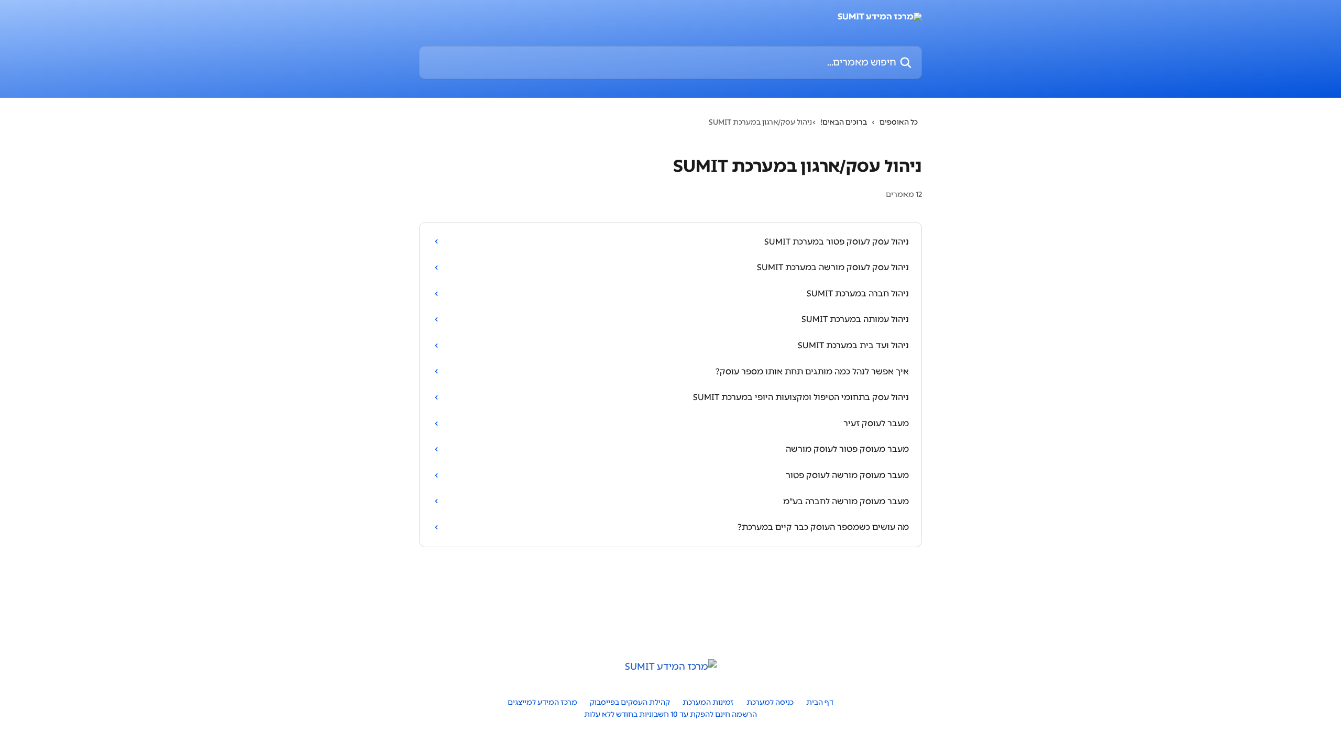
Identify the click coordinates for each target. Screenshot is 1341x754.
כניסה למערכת (770, 702)
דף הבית (819, 702)
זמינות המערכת (708, 702)
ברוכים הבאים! (843, 122)
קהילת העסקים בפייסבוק (630, 702)
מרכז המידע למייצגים (542, 702)
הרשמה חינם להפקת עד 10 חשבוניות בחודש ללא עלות (670, 714)
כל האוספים (899, 122)
